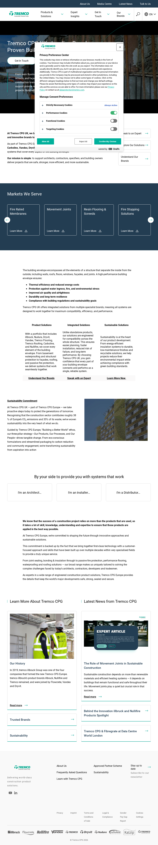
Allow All (45, 141)
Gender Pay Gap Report (123, 816)
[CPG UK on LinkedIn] (15, 793)
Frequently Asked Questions (72, 772)
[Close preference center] (120, 47)
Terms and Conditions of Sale (88, 816)
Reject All (83, 141)
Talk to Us (145, 3)
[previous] (7, 220)
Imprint (73, 812)
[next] (151, 220)
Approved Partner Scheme (108, 765)
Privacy (60, 812)
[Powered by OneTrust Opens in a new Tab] (110, 150)
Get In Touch (22, 60)
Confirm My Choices (107, 141)
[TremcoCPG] (18, 14)
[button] (52, 14)
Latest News (125, 3)
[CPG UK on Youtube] (10, 794)
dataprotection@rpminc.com (71, 89)
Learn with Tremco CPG (69, 778)
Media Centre (104, 3)
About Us (85, 3)
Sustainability (101, 772)
